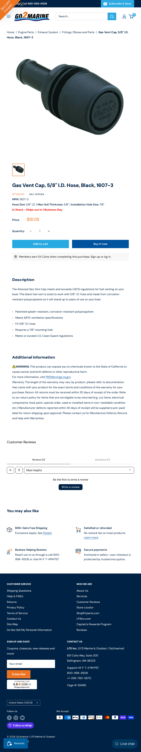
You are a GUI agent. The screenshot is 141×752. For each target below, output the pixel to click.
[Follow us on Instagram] (15, 717)
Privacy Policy (15, 607)
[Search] (112, 16)
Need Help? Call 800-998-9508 (27, 3)
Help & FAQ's (15, 596)
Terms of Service (17, 613)
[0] (131, 16)
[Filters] (19, 470)
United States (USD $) (20, 702)
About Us (82, 591)
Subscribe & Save (120, 3)
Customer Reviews (88, 602)
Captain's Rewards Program (94, 624)
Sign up (95, 256)
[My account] (124, 16)
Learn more (91, 537)
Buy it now (100, 244)
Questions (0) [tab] (102, 459)
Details (47, 533)
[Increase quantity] (48, 231)
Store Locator (85, 607)
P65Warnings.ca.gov (58, 377)
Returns (12, 602)
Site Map (12, 624)
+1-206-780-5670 (79, 678)
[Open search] (10, 470)
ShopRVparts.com (88, 613)
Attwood (18, 194)
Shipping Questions (19, 591)
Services (82, 596)
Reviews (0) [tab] (38, 459)
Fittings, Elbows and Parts (78, 32)
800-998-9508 (77, 673)
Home (10, 32)
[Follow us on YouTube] (22, 717)
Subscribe (18, 674)
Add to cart (40, 244)
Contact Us (14, 619)
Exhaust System (48, 32)
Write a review (71, 487)
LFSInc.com (84, 619)
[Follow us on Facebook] (9, 717)
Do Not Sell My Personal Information (29, 630)
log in (107, 256)
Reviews (82, 630)
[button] (10, 10)
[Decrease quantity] (30, 231)
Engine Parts (26, 32)
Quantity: (18, 231)
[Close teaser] (21, 4)
